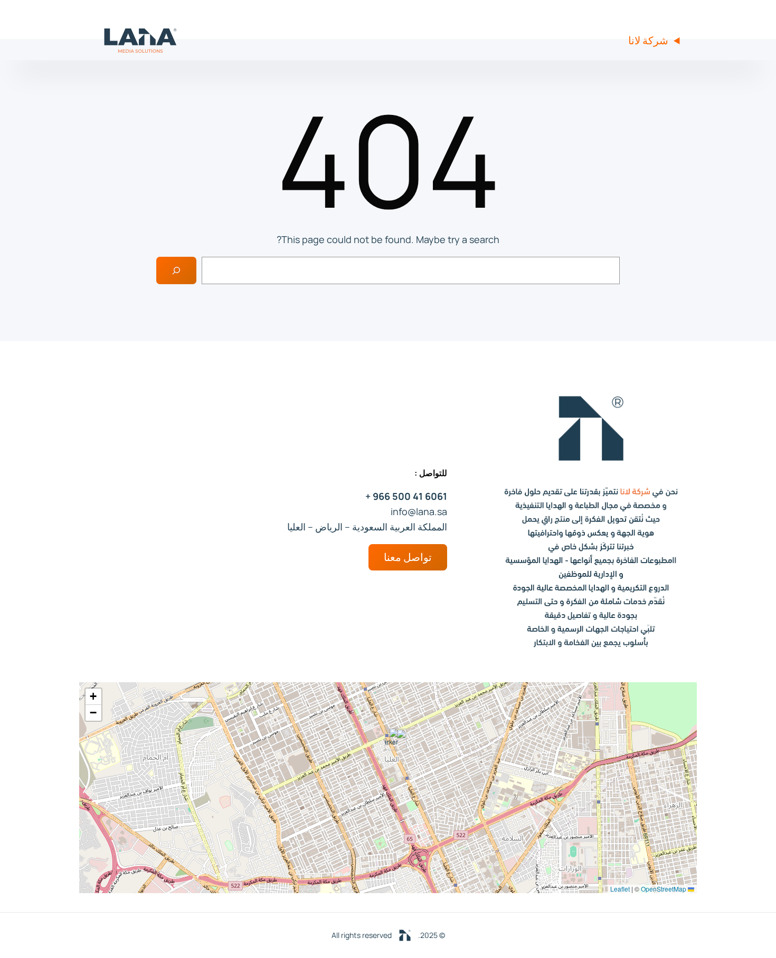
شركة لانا (648, 40)
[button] (391, 739)
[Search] (176, 270)
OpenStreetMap (663, 888)
